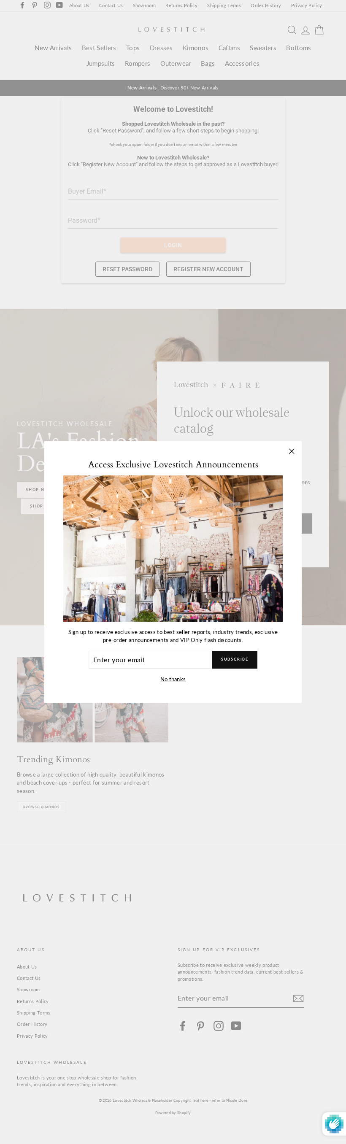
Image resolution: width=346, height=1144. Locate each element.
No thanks (173, 679)
